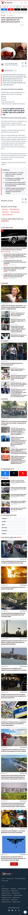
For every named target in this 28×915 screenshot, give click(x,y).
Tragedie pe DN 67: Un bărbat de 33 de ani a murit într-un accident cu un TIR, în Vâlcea (13, 750)
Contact (3, 878)
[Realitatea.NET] (7, 3)
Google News (5, 221)
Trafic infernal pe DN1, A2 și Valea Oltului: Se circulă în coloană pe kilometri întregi (14, 174)
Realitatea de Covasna (6, 893)
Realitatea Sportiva (5, 888)
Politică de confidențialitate (20, 878)
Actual (10, 12)
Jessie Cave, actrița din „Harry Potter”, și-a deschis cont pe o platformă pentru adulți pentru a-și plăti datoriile (13, 307)
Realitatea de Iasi (14, 899)
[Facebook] (4, 9)
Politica (5, 278)
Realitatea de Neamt (5, 890)
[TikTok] (24, 9)
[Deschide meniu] (25, 3)
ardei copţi (4, 209)
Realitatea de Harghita (18, 895)
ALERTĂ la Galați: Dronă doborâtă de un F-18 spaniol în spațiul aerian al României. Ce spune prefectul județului (15, 190)
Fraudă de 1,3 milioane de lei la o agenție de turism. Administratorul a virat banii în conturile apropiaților (13, 723)
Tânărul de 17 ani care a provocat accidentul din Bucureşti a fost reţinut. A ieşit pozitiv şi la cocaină (14, 423)
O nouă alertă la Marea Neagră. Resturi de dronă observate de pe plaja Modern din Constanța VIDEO (15, 184)
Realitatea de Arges (5, 899)
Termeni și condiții (9, 878)
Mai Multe (14, 864)
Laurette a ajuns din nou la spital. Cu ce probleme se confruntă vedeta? (17, 314)
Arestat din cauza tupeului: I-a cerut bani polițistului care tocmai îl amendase (13, 831)
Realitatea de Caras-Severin (7, 895)
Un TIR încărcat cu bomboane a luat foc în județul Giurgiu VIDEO (14, 179)
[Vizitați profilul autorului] (2, 64)
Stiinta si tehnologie (5, 251)
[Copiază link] (22, 63)
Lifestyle (5, 271)
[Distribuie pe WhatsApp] (22, 66)
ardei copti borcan (14, 209)
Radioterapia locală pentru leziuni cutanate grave (18, 369)
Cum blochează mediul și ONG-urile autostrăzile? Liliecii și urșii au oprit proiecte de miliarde (15, 262)
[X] (17, 9)
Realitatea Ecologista (22, 888)
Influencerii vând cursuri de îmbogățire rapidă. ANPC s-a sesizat (18, 321)
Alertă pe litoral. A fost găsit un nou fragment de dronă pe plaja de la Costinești (13, 669)
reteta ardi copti (15, 212)
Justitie (5, 258)
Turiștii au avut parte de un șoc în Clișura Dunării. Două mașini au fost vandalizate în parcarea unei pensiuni (13, 696)
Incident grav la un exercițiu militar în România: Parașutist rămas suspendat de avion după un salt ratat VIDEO (13, 858)
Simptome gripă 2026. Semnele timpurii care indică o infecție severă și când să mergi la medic (19, 377)
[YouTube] (11, 9)
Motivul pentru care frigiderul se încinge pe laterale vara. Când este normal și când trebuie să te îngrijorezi (15, 269)
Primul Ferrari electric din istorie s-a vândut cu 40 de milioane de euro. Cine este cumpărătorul (13, 249)
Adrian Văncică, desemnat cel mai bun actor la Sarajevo (18, 335)
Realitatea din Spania (16, 901)
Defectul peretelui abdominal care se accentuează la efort (12, 364)
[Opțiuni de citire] (25, 912)
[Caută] (21, 2)
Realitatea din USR (14, 890)
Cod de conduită (5, 880)
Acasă (3, 12)
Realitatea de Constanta (6, 897)
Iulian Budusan (23, 559)
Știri (6, 12)
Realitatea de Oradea (16, 893)
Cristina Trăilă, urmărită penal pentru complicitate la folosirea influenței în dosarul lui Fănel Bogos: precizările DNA (19, 451)
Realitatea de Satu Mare (6, 901)
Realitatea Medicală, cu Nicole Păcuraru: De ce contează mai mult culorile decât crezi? (18, 384)
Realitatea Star (13, 888)
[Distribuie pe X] (25, 66)
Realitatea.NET (13, 64)
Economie (6, 264)
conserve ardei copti (7, 214)
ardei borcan (5, 212)
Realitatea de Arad (16, 897)
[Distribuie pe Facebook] (25, 63)
